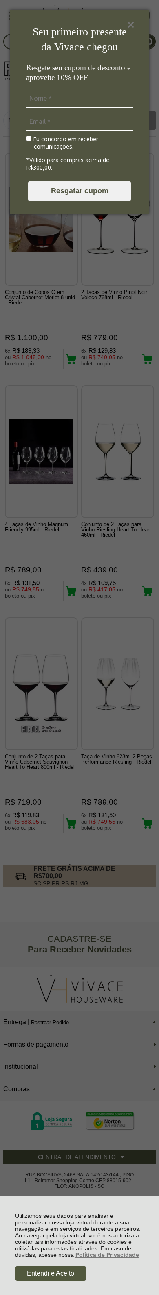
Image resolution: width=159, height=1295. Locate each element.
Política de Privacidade (107, 1255)
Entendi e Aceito (50, 1273)
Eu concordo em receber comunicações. (64, 143)
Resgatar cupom (79, 191)
